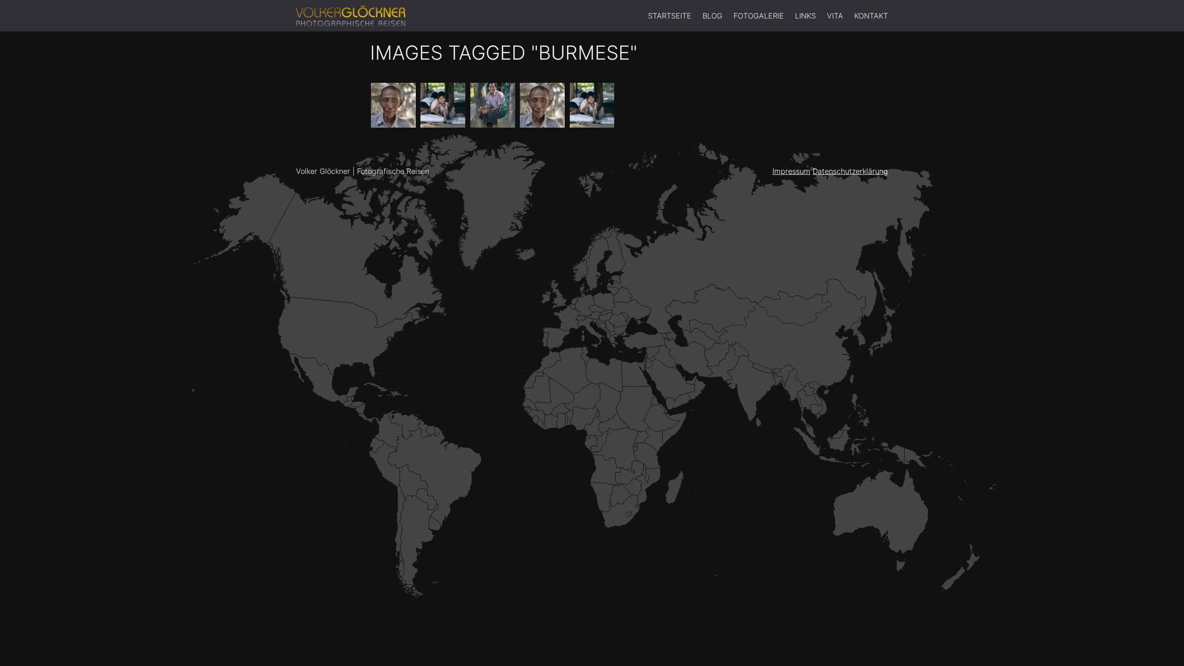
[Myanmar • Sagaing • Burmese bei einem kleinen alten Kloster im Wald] (393, 105)
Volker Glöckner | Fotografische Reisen (362, 171)
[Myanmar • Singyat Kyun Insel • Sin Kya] (592, 105)
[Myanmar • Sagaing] (542, 105)
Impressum (791, 171)
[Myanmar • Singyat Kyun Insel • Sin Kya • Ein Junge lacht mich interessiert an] (442, 105)
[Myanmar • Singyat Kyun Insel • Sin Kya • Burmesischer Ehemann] (492, 105)
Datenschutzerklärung (850, 171)
